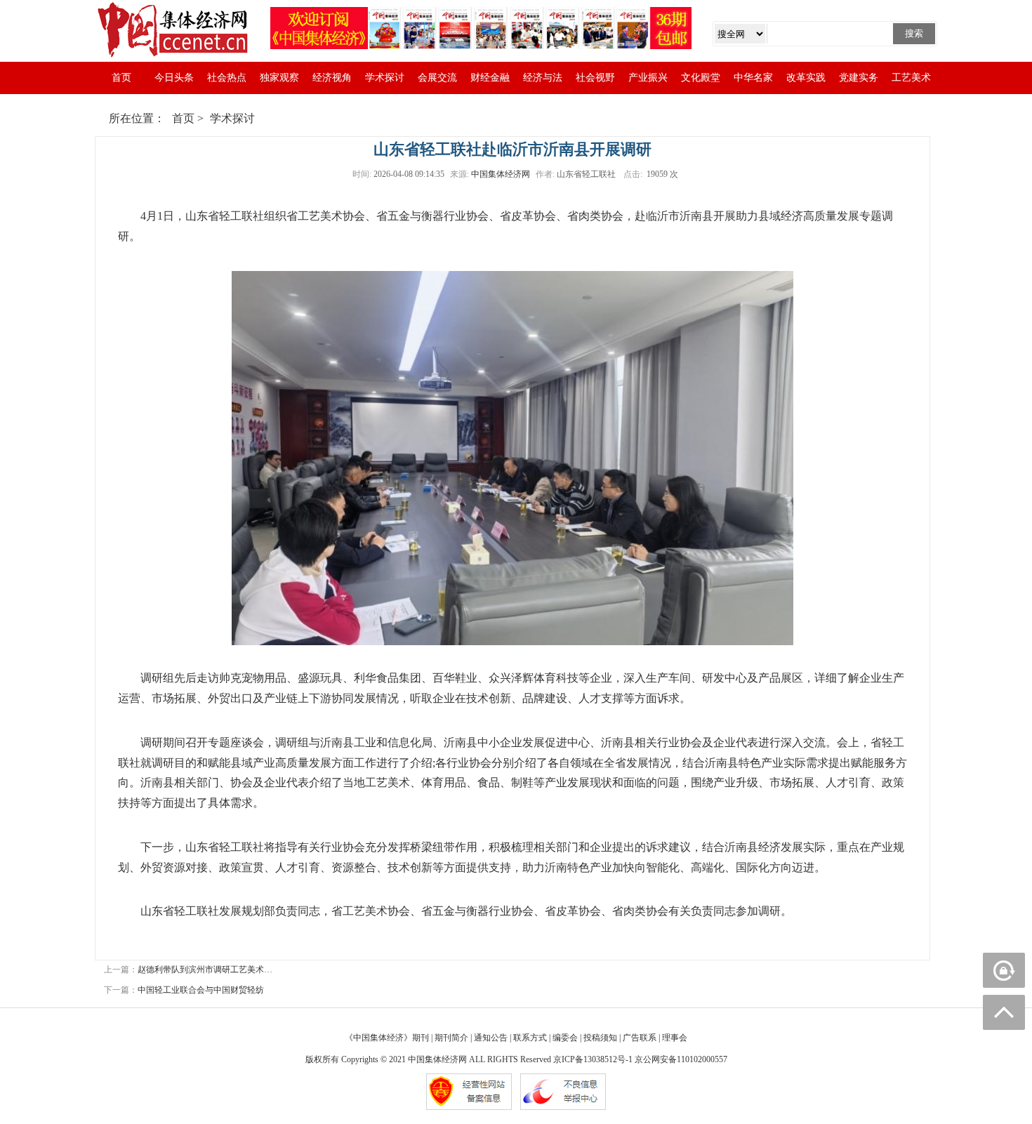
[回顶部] (1004, 1012)
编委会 (565, 1038)
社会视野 (595, 77)
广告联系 (639, 1038)
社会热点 (226, 77)
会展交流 (437, 77)
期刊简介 (451, 1038)
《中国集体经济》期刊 (387, 1038)
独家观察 (279, 77)
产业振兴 (648, 77)
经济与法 (542, 77)
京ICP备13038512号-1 (593, 1059)
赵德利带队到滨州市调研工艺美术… (205, 969)
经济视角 (332, 77)
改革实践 (806, 77)
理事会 (674, 1038)
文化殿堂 (700, 77)
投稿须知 (600, 1038)
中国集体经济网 (500, 174)
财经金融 (490, 77)
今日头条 (174, 77)
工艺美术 (911, 77)
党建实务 (858, 77)
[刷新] (1004, 970)
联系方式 (530, 1038)
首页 (121, 77)
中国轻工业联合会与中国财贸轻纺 (201, 990)
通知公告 (491, 1038)
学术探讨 (384, 77)
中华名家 (753, 77)
